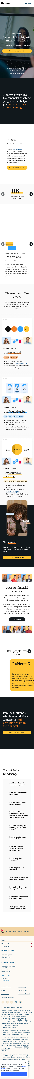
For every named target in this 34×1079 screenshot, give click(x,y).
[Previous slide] (3, 194)
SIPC (26, 1020)
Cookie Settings (6, 987)
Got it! (14, 1074)
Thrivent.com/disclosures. (8, 1027)
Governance (5, 994)
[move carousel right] (29, 651)
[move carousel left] (5, 651)
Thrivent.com (18, 1047)
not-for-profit (17, 149)
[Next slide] (31, 194)
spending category (12, 492)
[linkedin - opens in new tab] (7, 1002)
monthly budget (21, 363)
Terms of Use (22, 990)
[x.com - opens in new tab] (11, 1002)
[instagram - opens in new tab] (16, 1002)
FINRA (20, 1020)
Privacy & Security (24, 994)
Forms (3, 990)
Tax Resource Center (7, 997)
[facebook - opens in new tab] (3, 1002)
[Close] (26, 1062)
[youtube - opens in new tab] (20, 1002)
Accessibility (22, 987)
